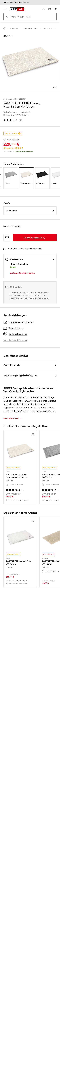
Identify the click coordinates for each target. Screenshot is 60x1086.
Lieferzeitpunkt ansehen (22, 273)
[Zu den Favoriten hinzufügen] (6, 237)
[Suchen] (7, 16)
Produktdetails (11, 365)
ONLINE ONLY (11, 133)
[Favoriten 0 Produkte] (49, 9)
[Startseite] (4, 28)
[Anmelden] (44, 9)
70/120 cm (11, 210)
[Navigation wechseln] (5, 9)
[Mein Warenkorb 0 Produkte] (55, 9)
